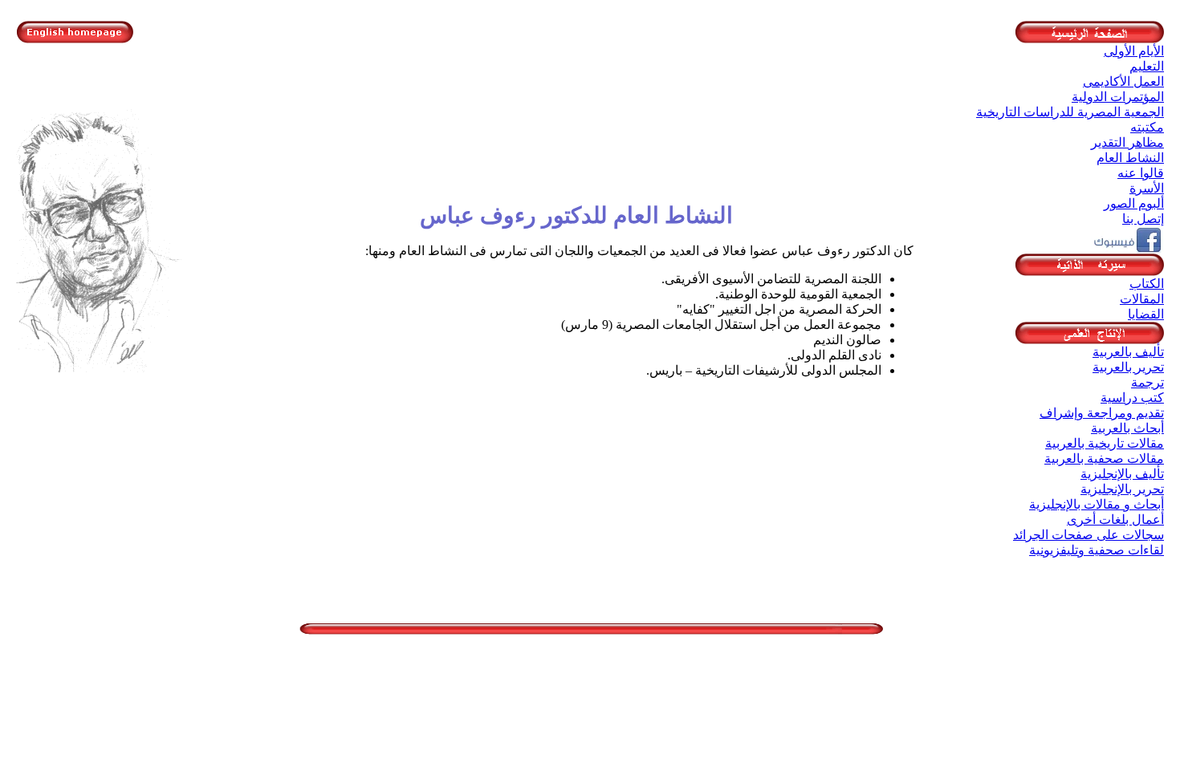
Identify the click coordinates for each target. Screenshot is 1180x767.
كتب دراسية (1132, 397)
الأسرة (1146, 188)
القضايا (1146, 314)
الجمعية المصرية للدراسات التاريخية (1070, 112)
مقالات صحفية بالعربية (1104, 458)
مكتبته (1147, 127)
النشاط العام (1130, 157)
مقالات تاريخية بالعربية (1104, 443)
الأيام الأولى (1134, 51)
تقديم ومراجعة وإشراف (1102, 413)
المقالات (1142, 299)
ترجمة (1147, 382)
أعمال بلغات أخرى (1115, 519)
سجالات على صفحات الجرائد (1088, 535)
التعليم (1146, 66)
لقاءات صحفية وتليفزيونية (1096, 550)
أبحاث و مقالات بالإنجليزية (1096, 504)
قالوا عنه (1140, 173)
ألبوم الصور (1134, 203)
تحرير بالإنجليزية (1122, 489)
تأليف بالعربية (1128, 352)
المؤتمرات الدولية (1118, 96)
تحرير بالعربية (1128, 367)
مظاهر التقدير (1127, 142)
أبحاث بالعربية (1127, 428)
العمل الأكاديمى (1123, 81)
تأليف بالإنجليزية (1122, 474)
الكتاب (1146, 283)
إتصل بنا (1143, 218)
